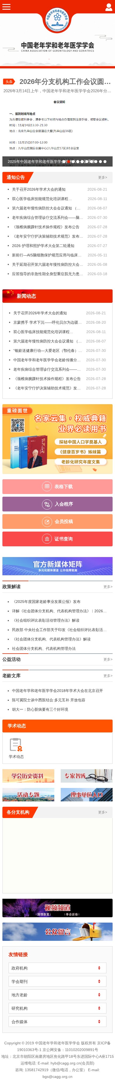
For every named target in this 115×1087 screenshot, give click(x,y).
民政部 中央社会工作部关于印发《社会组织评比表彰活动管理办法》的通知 (59, 631)
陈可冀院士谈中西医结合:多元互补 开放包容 (48, 700)
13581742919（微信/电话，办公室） (56, 1070)
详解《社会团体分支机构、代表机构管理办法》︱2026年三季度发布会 (59, 612)
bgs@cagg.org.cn (57, 1076)
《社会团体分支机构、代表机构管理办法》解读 (51, 639)
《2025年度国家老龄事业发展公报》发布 (46, 601)
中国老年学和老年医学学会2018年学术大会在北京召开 (57, 690)
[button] (64, 161)
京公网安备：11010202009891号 (70, 1050)
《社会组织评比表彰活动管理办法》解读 (45, 620)
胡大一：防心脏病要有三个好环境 (40, 709)
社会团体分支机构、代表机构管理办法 (44, 648)
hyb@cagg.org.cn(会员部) (72, 1063)
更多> (102, 177)
